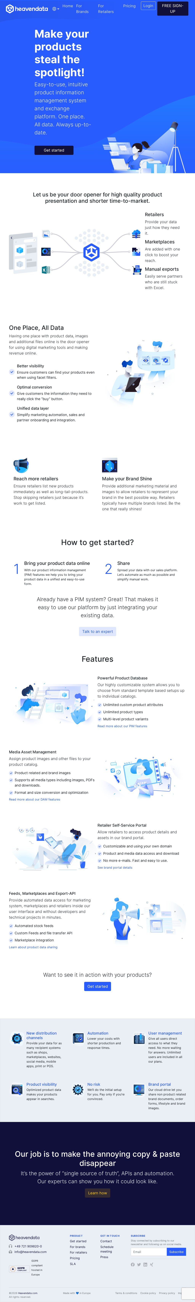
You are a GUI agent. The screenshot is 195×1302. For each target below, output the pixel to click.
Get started (54, 150)
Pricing (129, 6)
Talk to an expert (97, 631)
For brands (77, 1247)
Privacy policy (167, 1293)
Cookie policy (148, 1293)
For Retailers (106, 9)
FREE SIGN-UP (172, 8)
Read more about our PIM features (122, 726)
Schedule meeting (106, 1249)
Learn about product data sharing (33, 947)
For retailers (78, 1252)
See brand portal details (115, 867)
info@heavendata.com (30, 1252)
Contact (106, 1241)
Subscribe (176, 1252)
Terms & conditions (126, 1293)
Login (148, 5)
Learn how (97, 1193)
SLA (73, 1264)
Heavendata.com (27, 1293)
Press (104, 1257)
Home (67, 6)
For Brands (82, 9)
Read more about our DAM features (34, 799)
